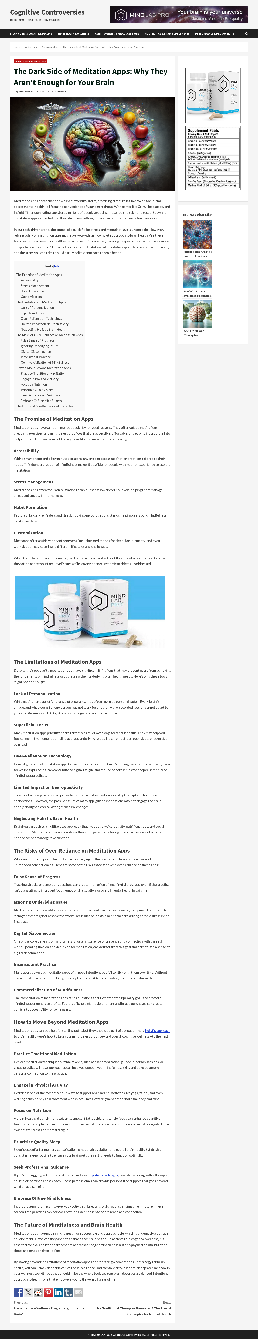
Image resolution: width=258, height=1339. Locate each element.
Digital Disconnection (36, 351)
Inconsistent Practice (36, 357)
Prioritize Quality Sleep (37, 390)
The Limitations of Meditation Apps (41, 302)
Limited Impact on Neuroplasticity (45, 324)
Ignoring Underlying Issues (40, 346)
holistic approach (157, 1030)
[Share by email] (78, 1292)
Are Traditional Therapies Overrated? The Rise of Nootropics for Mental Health (133, 1308)
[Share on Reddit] (38, 1292)
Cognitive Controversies (47, 12)
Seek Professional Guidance (40, 395)
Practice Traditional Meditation (43, 373)
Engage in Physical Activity (40, 379)
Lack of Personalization (37, 308)
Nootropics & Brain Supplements (167, 33)
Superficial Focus (32, 313)
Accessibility (30, 280)
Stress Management (35, 286)
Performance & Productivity (214, 33)
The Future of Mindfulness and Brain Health (46, 406)
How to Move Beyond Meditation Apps (43, 368)
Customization (31, 297)
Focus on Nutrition (34, 384)
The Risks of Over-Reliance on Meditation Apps (49, 335)
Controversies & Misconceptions (117, 33)
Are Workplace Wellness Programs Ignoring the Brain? (49, 1308)
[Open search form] (246, 33)
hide (56, 266)
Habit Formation (32, 291)
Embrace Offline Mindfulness (41, 401)
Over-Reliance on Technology (42, 318)
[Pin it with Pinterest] (48, 1292)
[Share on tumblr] (68, 1292)
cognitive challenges (103, 1175)
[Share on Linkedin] (58, 1292)
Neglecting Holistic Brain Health (43, 329)
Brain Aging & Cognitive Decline (31, 33)
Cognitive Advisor (23, 91)
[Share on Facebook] (18, 1292)
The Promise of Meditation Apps (39, 275)
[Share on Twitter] (28, 1292)
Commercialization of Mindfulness (45, 362)
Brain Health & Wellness (73, 33)
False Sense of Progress (38, 340)
